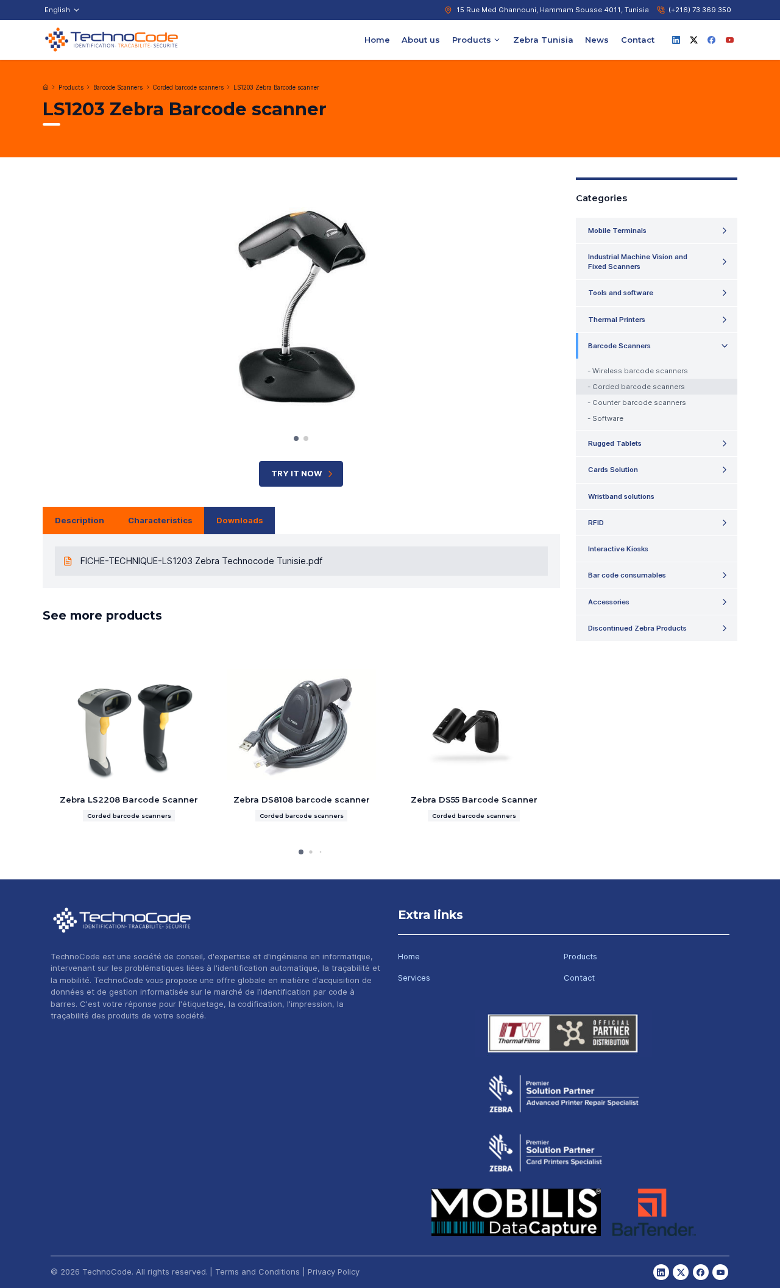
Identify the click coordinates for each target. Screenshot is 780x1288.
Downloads (239, 520)
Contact (637, 39)
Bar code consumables (627, 575)
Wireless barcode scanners (640, 371)
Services (414, 977)
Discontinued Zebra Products (637, 628)
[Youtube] (729, 40)
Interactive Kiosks (618, 549)
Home (377, 39)
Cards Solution (613, 469)
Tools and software (620, 292)
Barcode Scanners (118, 87)
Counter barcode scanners (639, 402)
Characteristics (160, 520)
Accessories (608, 602)
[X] (694, 40)
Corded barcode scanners (188, 87)
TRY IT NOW (296, 473)
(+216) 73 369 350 (699, 9)
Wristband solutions (621, 496)
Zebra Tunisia (543, 39)
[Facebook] (712, 40)
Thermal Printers (616, 319)
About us (421, 39)
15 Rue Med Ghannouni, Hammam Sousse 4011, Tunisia (552, 9)
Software (607, 418)
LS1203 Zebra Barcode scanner (276, 87)
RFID (596, 522)
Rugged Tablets (615, 443)
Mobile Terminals (617, 230)
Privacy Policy (334, 1271)
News (597, 39)
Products (471, 39)
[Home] (46, 87)
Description (79, 520)
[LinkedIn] (676, 40)
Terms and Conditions (257, 1271)
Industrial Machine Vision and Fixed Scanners (637, 261)
